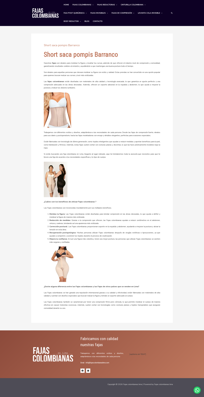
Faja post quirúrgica (74, 13)
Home (66, 5)
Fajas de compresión (122, 13)
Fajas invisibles (98, 13)
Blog (87, 21)
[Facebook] (82, 371)
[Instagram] (88, 371)
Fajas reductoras (106, 5)
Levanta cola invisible (149, 13)
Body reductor (71, 21)
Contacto (97, 21)
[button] (172, 13)
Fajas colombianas (81, 5)
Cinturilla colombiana (132, 5)
